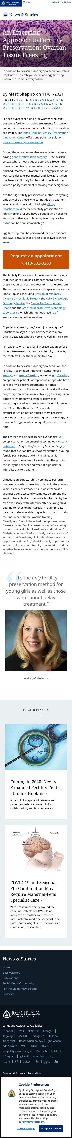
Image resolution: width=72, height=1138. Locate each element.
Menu (26, 2)
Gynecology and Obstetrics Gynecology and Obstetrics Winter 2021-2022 (33, 104)
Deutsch (41, 1051)
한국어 (45, 1046)
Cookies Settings (26, 1128)
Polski (54, 1051)
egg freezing (60, 375)
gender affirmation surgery (29, 157)
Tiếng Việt (9, 1041)
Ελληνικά (9, 1056)
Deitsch (27, 1061)
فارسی (7, 1061)
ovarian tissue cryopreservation (23, 142)
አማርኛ (20, 1031)
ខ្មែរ (38, 1061)
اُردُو (51, 1056)
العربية (28, 1051)
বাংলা (23, 1046)
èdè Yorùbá (10, 1046)
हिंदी (17, 1061)
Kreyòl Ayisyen (12, 1051)
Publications (10, 978)
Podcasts (8, 994)
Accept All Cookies (51, 1128)
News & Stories (23, 14)
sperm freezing (28, 375)
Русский (22, 1036)
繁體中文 (33, 1031)
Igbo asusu (54, 1041)
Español (8, 1031)
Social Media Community (18, 983)
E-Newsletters (11, 972)
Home (6, 967)
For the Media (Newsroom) (20, 989)
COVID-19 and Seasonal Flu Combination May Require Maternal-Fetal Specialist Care (33, 891)
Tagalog (8, 1036)
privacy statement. (34, 1121)
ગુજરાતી (24, 1056)
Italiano (53, 1036)
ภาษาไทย (38, 1056)
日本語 (33, 1046)
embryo (8, 375)
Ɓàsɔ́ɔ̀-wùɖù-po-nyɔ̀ (31, 1041)
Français (48, 1031)
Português (37, 1036)
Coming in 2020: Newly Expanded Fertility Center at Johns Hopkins (35, 787)
